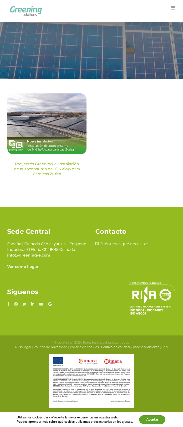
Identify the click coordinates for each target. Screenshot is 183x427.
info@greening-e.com (28, 255)
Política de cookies (84, 347)
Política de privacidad (50, 347)
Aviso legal (23, 347)
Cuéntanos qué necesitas (123, 244)
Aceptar (152, 419)
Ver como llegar (23, 266)
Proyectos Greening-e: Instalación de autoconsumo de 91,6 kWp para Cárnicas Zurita (47, 169)
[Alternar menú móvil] (173, 7)
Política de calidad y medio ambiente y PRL (135, 347)
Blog (47, 152)
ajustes (127, 422)
